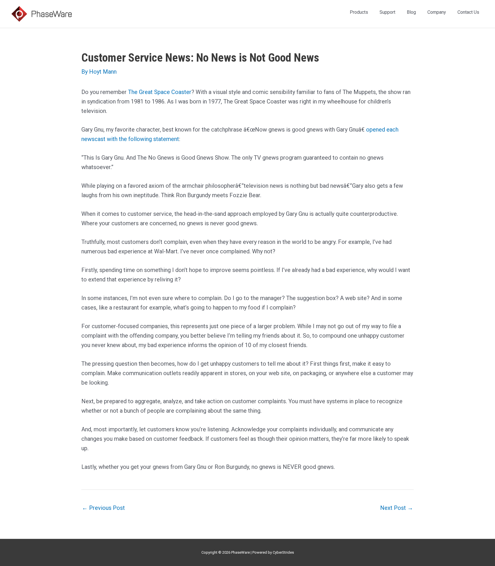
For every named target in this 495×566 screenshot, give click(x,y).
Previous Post (103, 507)
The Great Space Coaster (159, 92)
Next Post (396, 507)
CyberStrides (283, 552)
